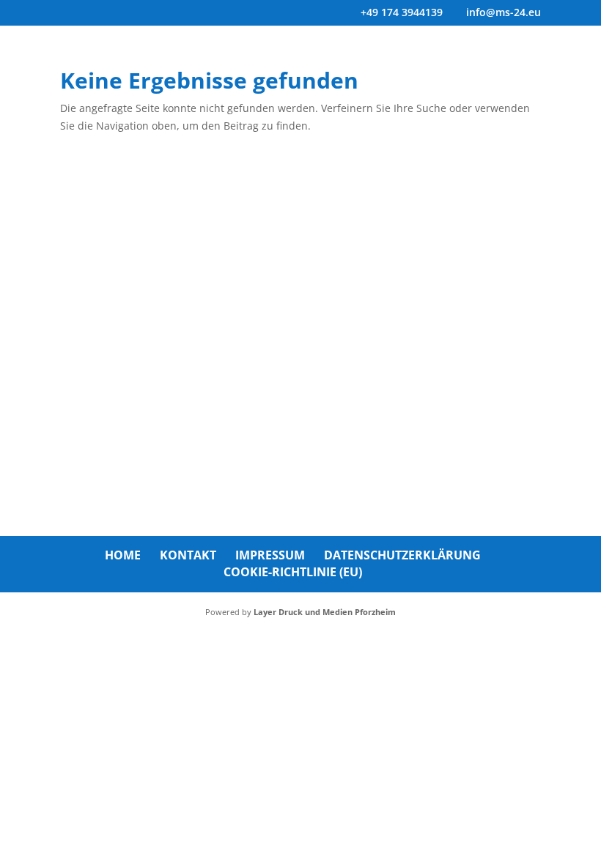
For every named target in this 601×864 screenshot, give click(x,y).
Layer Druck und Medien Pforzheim (325, 611)
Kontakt (188, 555)
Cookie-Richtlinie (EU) (293, 572)
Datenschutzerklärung (402, 555)
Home (123, 555)
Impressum (270, 555)
